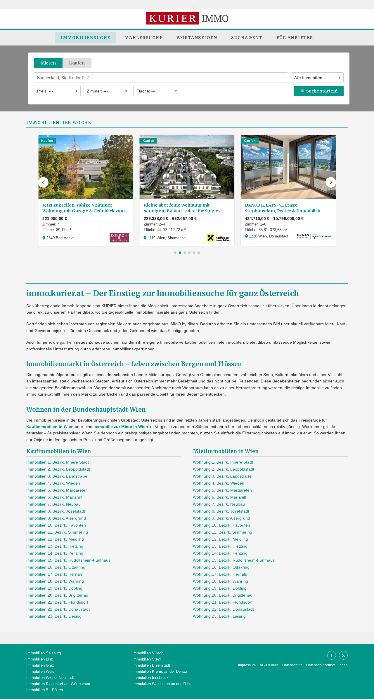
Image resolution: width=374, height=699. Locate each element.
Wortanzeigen (196, 37)
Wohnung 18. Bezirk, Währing (220, 581)
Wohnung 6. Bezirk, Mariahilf (219, 497)
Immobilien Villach (147, 653)
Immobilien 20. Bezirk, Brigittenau (57, 595)
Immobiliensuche (85, 37)
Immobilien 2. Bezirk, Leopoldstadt (58, 469)
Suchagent (246, 37)
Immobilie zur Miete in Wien (121, 426)
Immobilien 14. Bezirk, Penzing (54, 553)
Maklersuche (143, 37)
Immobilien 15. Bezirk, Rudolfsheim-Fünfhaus (68, 560)
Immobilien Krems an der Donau (159, 671)
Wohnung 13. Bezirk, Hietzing (220, 546)
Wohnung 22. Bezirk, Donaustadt (223, 609)
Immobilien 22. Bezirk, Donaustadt (58, 609)
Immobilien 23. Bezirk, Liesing (54, 616)
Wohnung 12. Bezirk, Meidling (220, 539)
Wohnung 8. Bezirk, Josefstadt (221, 511)
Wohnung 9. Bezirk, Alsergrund (221, 518)
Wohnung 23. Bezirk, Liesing (219, 616)
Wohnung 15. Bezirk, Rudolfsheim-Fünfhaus (234, 560)
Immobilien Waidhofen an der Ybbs (161, 683)
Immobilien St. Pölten (44, 690)
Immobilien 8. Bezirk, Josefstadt (55, 511)
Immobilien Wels (40, 671)
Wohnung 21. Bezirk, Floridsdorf (222, 602)
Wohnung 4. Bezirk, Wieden (218, 483)
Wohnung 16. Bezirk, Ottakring (221, 567)
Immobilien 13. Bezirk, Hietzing (54, 546)
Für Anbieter (294, 37)
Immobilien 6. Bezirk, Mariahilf (54, 497)
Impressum (247, 665)
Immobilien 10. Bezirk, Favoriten (56, 525)
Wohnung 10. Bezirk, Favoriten (221, 525)
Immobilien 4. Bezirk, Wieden (53, 483)
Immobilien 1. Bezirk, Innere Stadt (57, 462)
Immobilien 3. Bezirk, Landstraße (56, 476)
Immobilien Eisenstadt (151, 665)
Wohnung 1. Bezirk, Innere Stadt (223, 462)
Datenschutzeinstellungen (327, 665)
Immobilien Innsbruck (150, 677)
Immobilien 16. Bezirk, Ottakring (55, 567)
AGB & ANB (269, 665)
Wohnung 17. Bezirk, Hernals (220, 574)
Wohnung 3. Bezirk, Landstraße (222, 476)
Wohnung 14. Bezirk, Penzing (220, 553)
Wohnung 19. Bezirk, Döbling (220, 588)
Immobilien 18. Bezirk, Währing (55, 581)
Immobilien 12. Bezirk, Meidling (55, 539)
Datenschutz (292, 665)
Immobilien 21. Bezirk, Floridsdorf (57, 602)
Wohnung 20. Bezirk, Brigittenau (222, 595)
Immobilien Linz (39, 659)
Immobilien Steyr (146, 659)
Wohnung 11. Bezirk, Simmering (222, 532)
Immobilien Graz (40, 665)
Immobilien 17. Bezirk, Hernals (54, 574)
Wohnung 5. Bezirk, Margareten (222, 490)
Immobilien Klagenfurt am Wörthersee (58, 683)
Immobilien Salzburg (43, 653)
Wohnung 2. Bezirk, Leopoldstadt (223, 469)
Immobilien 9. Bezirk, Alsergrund (56, 518)
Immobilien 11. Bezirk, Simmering (57, 532)
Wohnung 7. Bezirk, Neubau (219, 504)
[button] (43, 182)
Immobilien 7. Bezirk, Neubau (53, 504)
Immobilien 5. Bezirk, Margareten (57, 490)
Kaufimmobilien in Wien (50, 426)
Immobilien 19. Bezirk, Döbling (54, 588)
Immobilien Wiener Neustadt (50, 677)
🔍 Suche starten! (318, 91)
